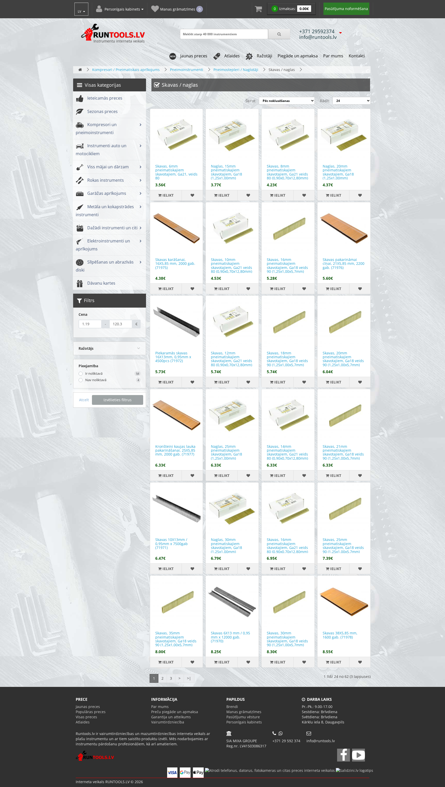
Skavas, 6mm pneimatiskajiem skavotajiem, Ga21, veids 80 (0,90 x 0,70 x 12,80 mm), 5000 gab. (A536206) (176, 176)
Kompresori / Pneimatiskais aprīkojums (126, 69)
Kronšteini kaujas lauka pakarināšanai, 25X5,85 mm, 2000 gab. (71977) (175, 450)
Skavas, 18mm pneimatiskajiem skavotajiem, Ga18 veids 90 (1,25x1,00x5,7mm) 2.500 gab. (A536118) (287, 361)
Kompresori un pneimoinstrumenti (96, 128)
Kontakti (357, 56)
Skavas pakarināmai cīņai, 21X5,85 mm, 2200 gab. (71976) (343, 263)
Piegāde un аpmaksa (298, 56)
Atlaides (231, 56)
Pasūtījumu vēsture (243, 716)
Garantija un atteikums (171, 716)
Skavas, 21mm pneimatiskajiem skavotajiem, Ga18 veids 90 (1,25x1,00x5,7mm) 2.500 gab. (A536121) (343, 454)
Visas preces (86, 716)
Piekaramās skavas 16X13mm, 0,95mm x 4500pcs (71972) (173, 357)
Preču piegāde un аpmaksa (174, 711)
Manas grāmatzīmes (243, 711)
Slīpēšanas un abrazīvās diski (105, 266)
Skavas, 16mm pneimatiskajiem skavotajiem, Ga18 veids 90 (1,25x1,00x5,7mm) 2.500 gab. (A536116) (287, 267)
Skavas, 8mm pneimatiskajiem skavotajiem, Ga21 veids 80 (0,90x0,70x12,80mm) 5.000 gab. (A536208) (287, 174)
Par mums (333, 56)
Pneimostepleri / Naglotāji (235, 69)
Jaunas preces (193, 56)
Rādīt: (325, 100)
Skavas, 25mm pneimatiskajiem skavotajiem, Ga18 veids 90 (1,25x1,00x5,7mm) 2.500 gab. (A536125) (343, 547)
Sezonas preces (102, 111)
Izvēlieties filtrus (118, 399)
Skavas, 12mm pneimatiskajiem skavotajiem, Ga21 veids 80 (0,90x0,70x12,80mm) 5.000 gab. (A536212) (231, 361)
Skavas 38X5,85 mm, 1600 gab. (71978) (340, 635)
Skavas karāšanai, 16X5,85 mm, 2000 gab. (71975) (175, 263)
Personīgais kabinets (244, 722)
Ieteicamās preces (104, 98)
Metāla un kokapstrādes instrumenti (105, 210)
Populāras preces (91, 711)
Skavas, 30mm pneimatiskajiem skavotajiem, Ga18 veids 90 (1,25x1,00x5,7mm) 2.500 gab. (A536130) (287, 641)
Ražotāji (264, 56)
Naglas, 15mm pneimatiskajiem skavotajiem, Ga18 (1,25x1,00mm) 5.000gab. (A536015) (228, 174)
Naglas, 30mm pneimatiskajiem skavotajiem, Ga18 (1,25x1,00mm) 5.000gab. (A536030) (228, 547)
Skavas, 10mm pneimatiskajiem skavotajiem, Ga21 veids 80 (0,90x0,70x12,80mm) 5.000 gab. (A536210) (231, 267)
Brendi (232, 706)
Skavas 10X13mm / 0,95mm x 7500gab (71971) (171, 543)
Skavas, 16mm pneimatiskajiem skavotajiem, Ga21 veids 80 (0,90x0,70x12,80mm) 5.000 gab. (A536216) (287, 547)
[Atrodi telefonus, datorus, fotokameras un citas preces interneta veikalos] (270, 769)
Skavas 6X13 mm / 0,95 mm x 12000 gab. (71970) (230, 637)
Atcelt (84, 399)
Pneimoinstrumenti (186, 69)
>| (189, 678)
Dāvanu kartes (100, 283)
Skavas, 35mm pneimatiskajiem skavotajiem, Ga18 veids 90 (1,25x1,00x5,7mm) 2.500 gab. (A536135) (175, 641)
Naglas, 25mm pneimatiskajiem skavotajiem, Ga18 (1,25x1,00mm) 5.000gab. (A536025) (228, 454)
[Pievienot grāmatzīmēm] (192, 195)
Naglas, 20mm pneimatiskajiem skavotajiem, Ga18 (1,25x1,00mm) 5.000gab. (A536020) (340, 174)
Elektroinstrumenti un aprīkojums (103, 245)
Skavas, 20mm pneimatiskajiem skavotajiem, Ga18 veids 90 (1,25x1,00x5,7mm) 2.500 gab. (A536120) (343, 361)
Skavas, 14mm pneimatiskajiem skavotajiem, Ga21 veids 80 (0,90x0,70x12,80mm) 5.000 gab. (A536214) (287, 454)
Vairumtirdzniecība (167, 722)
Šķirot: (250, 100)
